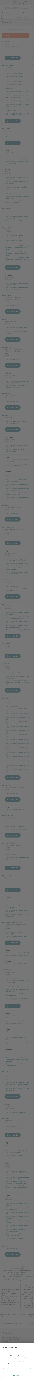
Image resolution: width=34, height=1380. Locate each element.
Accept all (17, 1370)
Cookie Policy (11, 1363)
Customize (17, 1375)
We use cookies (10, 1347)
